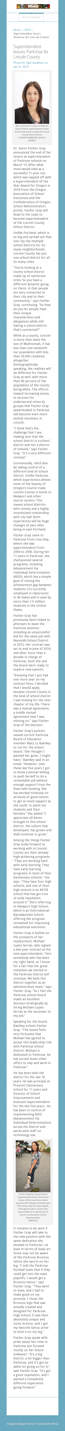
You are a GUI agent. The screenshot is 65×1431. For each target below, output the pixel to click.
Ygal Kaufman (35, 62)
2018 (27, 30)
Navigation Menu (31, 17)
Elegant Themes (26, 1424)
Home (17, 30)
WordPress (53, 1424)
